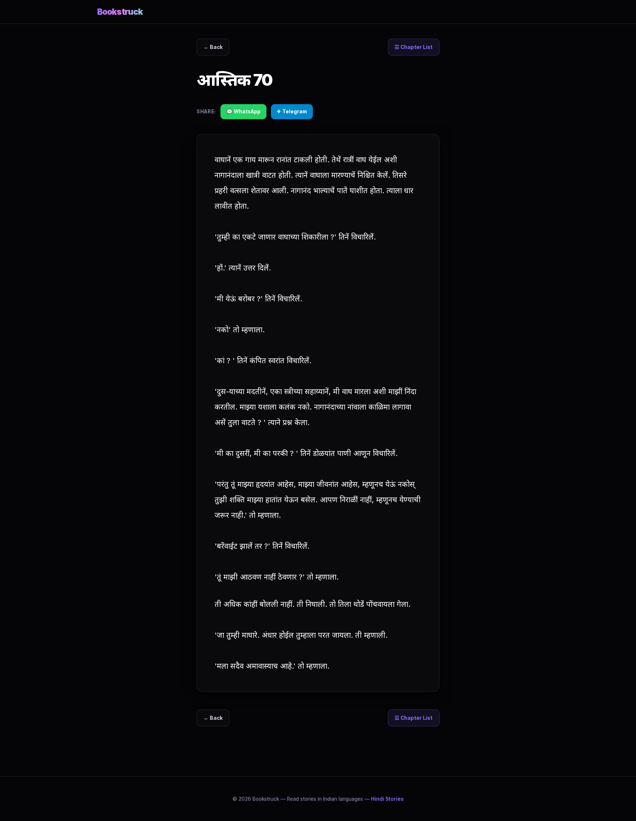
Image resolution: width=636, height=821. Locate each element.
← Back (213, 47)
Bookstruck (120, 12)
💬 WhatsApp (243, 111)
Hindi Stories (387, 799)
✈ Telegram (292, 111)
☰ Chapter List (413, 47)
